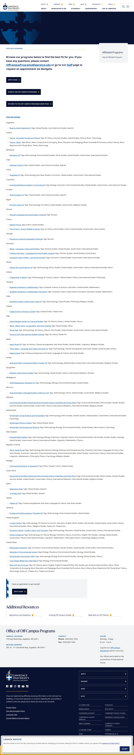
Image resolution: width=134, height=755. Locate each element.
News (81, 734)
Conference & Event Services (87, 718)
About (43, 9)
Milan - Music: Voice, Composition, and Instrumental (30, 326)
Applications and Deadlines (20, 615)
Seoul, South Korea (17, 450)
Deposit (57, 4)
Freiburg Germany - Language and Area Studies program (32, 253)
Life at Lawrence (109, 9)
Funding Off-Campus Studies (60, 615)
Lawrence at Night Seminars (112, 725)
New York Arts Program (19, 565)
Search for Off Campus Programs (22, 92)
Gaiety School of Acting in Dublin (22, 311)
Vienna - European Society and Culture (25, 138)
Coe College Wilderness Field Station (24, 561)
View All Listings (13, 117)
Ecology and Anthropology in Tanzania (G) (26, 513)
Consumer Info (11, 715)
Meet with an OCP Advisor (98, 615)
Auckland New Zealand (19, 437)
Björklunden (84, 709)
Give (82, 4)
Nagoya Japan (15, 353)
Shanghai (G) (15, 175)
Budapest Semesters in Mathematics (24, 287)
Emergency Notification (114, 717)
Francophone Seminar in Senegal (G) (24, 466)
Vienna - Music (15, 142)
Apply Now (12, 80)
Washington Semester (18, 548)
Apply (43, 4)
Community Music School (115, 713)
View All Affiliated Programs (112, 57)
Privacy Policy (11, 707)
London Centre (16, 523)
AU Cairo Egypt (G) (17, 205)
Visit (71, 4)
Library (108, 730)
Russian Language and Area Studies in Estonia (28, 215)
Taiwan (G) (14, 503)
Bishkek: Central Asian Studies (22, 373)
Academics (75, 9)
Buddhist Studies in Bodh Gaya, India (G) (26, 301)
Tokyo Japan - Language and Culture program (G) (29, 349)
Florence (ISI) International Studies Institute (27, 334)
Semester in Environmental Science (23, 552)
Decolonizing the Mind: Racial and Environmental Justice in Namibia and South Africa (43, 403)
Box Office (109, 709)
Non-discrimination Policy (15, 711)
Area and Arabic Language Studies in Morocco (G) (29, 393)
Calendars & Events (87, 713)
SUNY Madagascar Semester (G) (22, 383)
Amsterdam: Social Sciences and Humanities (27, 415)
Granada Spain (15, 493)
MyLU (110, 4)
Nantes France (15, 225)
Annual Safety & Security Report (17, 718)
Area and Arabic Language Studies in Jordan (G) (28, 363)
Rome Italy (14, 330)
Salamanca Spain (16, 489)
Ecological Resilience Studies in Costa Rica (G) (27, 185)
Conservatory (91, 9)
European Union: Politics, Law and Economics (28, 257)
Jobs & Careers (84, 723)
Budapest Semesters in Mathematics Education (28, 292)
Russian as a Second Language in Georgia (26, 239)
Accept (125, 749)
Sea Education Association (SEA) (22, 556)
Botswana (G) (15, 155)
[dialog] (67, 745)
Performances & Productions (111, 735)
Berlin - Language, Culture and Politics (25, 249)
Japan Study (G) (16, 344)
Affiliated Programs (112, 52)
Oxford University (17, 535)
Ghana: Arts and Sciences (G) (21, 267)
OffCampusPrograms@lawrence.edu (28, 65)
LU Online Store (85, 730)
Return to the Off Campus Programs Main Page (28, 104)
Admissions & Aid (58, 9)
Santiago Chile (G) (17, 165)
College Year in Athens (18, 277)
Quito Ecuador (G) (17, 195)
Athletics (96, 4)
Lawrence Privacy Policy (110, 743)
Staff (69, 65)
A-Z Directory (84, 705)
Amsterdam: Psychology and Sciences (24, 427)
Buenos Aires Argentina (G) (20, 128)
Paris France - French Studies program (25, 229)
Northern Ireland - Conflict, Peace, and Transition (29, 530)
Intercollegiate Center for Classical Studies (26, 321)
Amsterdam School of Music (21, 423)
